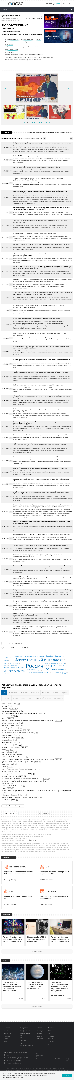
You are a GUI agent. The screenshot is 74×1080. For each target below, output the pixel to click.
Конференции (25, 1031)
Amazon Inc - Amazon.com (10, 754)
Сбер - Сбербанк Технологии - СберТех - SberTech (18, 797)
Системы (55, 693)
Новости (6, 1031)
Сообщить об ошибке (14, 1060)
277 (16, 708)
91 (15, 764)
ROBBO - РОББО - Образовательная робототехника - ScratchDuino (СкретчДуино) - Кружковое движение (36, 791)
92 (40, 762)
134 (19, 735)
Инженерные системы (38, 672)
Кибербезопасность (13, 667)
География (6, 698)
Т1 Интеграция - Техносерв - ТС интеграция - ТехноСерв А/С (22, 779)
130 (22, 737)
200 (13, 718)
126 (15, 740)
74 (15, 783)
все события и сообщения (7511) (32, 138)
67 (12, 788)
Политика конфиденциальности (17, 1058)
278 (10, 706)
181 (61, 720)
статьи (46, 823)
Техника (23, 1040)
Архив (6, 1041)
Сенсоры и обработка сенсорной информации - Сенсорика (23, 60)
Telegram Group (7, 742)
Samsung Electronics (8, 737)
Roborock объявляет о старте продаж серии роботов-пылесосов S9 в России (38, 457)
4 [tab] (34, 122)
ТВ (21, 1043)
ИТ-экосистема (14, 671)
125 (19, 742)
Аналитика (7, 1033)
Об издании (41, 1031)
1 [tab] (27, 122)
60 (17, 800)
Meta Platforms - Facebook (10, 776)
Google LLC (55, 663)
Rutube (50, 1039)
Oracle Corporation (8, 728)
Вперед (48, 122)
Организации (13, 693)
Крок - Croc (5, 764)
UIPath (4, 766)
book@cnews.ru (66, 132)
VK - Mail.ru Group (7, 771)
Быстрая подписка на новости (17, 1052)
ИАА (30, 698)
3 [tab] (32, 122)
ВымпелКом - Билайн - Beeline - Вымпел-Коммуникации (20, 781)
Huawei (4, 788)
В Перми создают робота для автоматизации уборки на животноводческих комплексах (42, 143)
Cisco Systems (6, 800)
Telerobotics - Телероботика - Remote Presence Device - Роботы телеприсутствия (29, 57)
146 (21, 728)
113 (15, 752)
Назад (25, 122)
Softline (38, 670)
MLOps (7, 657)
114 (11, 749)
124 (20, 745)
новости (21, 823)
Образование (55, 669)
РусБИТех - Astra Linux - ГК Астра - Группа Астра (18, 762)
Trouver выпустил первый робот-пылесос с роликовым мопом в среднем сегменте (40, 546)
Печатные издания (26, 1046)
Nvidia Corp (5, 783)
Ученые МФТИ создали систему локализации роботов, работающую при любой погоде (42, 566)
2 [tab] (30, 122)
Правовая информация (14, 1063)
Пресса (23, 698)
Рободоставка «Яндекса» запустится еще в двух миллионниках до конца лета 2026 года (42, 590)
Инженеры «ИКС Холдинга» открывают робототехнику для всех (34, 233)
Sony (3, 750)
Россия (34, 665)
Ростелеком (39, 669)
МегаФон (5, 740)
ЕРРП (63, 663)
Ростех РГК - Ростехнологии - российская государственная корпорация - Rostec (28, 721)
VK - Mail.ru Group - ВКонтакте (12, 730)
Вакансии (40, 1036)
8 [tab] (44, 122)
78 (48, 778)
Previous (6, 88)
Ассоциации (35, 693)
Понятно (67, 1075)
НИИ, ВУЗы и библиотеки (42, 698)
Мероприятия (58, 698)
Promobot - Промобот (9, 725)
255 (44, 713)
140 (28, 730)
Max (49, 1031)
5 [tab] (37, 122)
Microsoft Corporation (9, 711)
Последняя (19, 643)
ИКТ (4, 693)
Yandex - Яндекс (7, 704)
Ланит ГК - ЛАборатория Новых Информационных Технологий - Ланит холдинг (28, 759)
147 (22, 725)
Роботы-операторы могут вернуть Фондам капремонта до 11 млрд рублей (38, 385)
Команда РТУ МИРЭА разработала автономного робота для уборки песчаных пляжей (41, 244)
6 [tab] (39, 122)
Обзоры (6, 1039)
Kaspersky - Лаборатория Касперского (14, 774)
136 (37, 733)
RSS (8, 1055)
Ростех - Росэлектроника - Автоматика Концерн (17, 769)
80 (25, 776)
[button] (64, 4)
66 (25, 795)
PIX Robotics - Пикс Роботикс (11, 747)
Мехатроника (9, 52)
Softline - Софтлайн (8, 723)
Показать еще (37, 951)
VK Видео (51, 1036)
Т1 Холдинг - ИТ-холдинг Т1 (11, 795)
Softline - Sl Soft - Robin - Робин (12, 757)
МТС (5, 663)
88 (11, 766)
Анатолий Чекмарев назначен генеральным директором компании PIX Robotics (40, 468)
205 (17, 716)
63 (40, 797)
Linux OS (6, 665)
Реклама (39, 1033)
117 (26, 747)
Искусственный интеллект (38, 659)
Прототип (13, 663)
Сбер (63, 665)
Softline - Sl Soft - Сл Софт (10, 786)
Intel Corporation (7, 745)
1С (47, 665)
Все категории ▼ (34, 18)
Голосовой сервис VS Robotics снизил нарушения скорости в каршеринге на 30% (40, 435)
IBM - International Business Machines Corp (16, 733)
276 (23, 711)
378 (19, 704)
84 (20, 771)
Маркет (22, 1038)
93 (60, 759)
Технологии (46, 693)
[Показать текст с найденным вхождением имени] (44, 138)
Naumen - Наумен (7, 735)
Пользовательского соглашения (12, 1077)
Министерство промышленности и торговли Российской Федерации (38, 656)
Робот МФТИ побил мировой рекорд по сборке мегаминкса (33, 156)
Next (68, 88)
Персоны (64, 693)
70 (24, 786)
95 (27, 757)
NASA (6, 673)
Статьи (15, 698)
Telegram (51, 1041)
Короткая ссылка (11, 813)
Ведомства (24, 693)
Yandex (5, 660)
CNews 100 (14, 665)
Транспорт (55, 665)
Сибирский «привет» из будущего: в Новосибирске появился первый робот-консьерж (42, 534)
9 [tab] (46, 122)
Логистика (30, 669)
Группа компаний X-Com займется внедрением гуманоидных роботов (36, 167)
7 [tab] (41, 122)
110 (25, 754)
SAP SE (46, 663)
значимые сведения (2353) (10, 138)
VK (49, 1033)
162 (21, 723)
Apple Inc (5, 752)
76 (45, 781)
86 (39, 769)
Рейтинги (7, 1036)
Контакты (40, 1039)
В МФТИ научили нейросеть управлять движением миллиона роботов (36, 318)
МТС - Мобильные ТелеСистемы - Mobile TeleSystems (19, 713)
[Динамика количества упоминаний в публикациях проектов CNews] (71, 138)
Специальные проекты (25, 1034)
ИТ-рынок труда (59, 672)
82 (33, 774)
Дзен (50, 1044)
